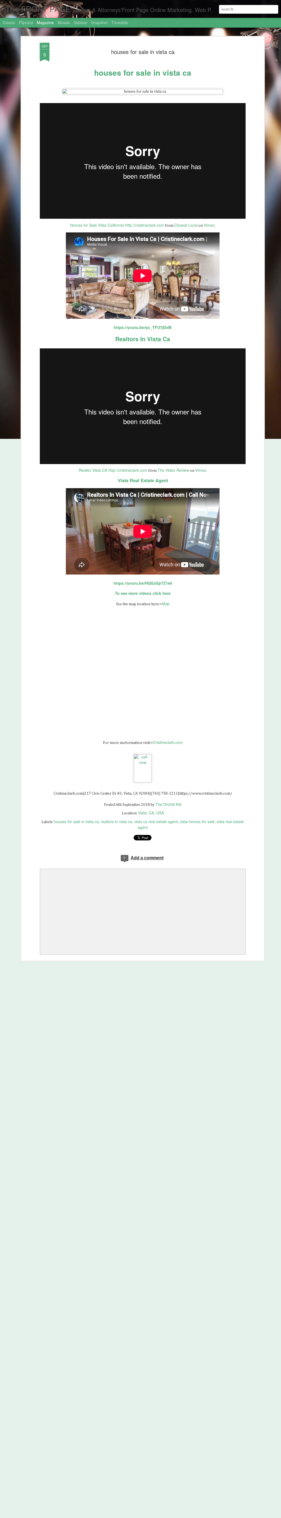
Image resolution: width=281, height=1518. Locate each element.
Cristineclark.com (168, 742)
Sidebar (80, 22)
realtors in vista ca (116, 821)
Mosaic (64, 22)
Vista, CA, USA (151, 812)
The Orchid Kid (168, 804)
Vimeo (209, 225)
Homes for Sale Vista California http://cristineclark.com (117, 225)
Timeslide (119, 22)
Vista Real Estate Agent (143, 480)
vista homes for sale (197, 821)
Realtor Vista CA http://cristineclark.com (113, 470)
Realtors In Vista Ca (142, 339)
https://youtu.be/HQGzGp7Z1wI (143, 583)
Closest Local (186, 225)
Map (166, 603)
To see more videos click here (143, 593)
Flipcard (26, 22)
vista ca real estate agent (156, 821)
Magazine (45, 22)
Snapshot (99, 22)
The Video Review (173, 470)
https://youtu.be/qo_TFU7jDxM (143, 327)
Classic (9, 22)
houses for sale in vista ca (143, 52)
